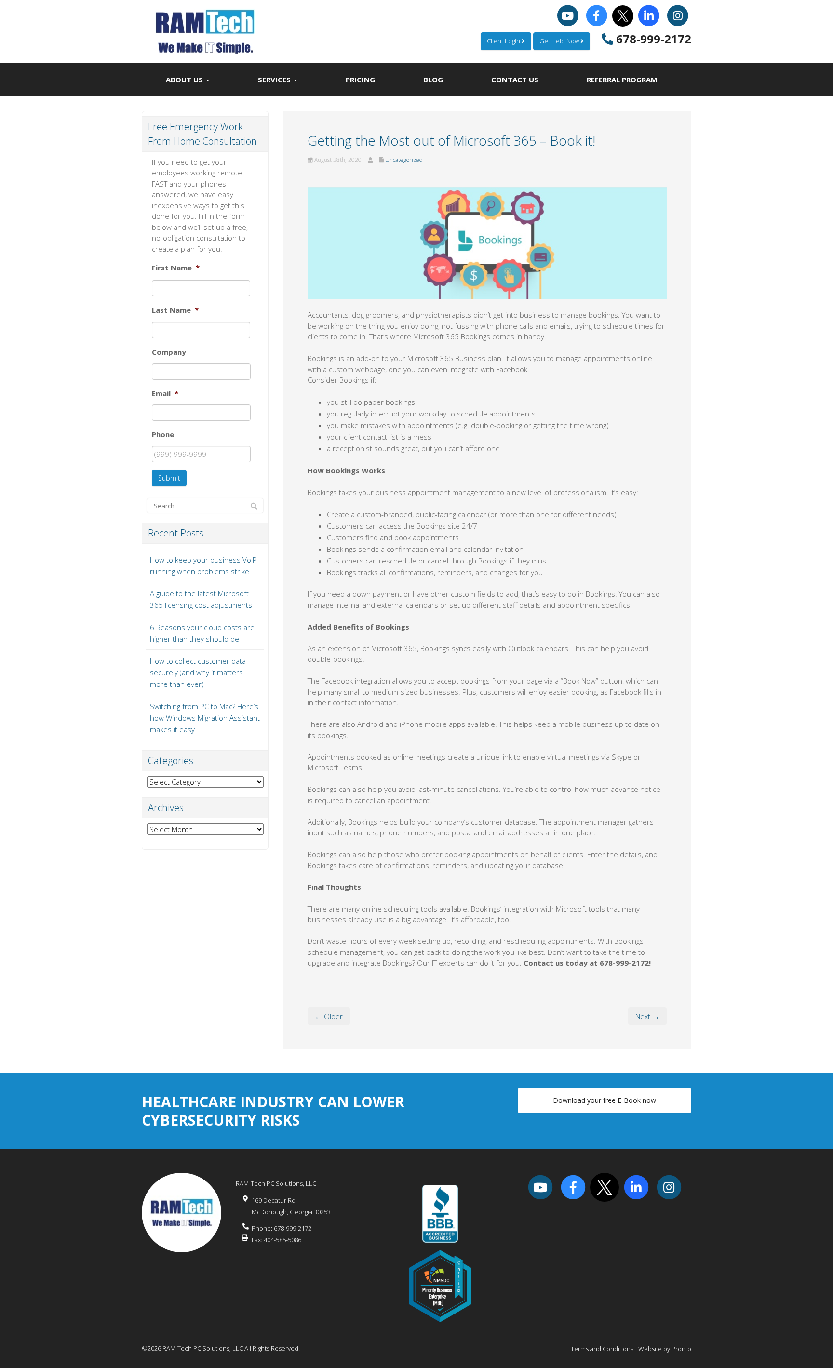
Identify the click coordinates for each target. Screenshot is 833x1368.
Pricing (360, 79)
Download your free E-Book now (604, 1100)
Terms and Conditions (602, 1348)
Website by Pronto (664, 1348)
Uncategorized (404, 160)
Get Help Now (559, 41)
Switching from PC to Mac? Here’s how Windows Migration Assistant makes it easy (205, 717)
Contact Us (514, 79)
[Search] (254, 506)
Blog (433, 79)
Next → (647, 1016)
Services (275, 79)
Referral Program (622, 79)
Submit (169, 478)
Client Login (504, 41)
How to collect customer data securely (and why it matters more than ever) (198, 672)
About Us (185, 79)
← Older (329, 1016)
